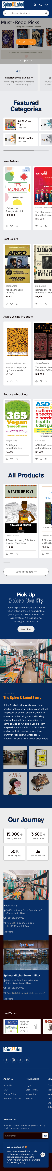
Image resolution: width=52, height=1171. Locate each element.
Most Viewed (10, 1013)
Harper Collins (40, 285)
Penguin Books (11, 285)
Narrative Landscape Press (16, 363)
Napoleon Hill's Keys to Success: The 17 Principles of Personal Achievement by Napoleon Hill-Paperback (25, 1023)
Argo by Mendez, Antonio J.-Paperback (14, 291)
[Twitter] (20, 1060)
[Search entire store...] (46, 13)
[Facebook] (6, 1060)
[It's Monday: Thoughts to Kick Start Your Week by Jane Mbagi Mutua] (17, 186)
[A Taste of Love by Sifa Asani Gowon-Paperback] (21, 509)
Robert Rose (40, 441)
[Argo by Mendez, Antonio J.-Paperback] (17, 264)
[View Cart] (47, 4)
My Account (32, 1078)
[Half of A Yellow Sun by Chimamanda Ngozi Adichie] (17, 341)
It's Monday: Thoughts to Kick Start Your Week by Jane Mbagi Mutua (15, 210)
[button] (20, 60)
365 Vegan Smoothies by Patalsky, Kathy (14, 446)
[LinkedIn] (27, 1060)
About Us (8, 1078)
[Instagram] (13, 1060)
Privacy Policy (18, 1162)
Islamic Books (25, 138)
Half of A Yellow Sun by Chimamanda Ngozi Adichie (16, 369)
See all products (24, 571)
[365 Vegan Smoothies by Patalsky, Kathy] (17, 419)
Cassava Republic (42, 363)
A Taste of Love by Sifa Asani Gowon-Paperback (20, 541)
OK (42, 1155)
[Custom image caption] (15, 757)
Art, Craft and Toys (24, 123)
